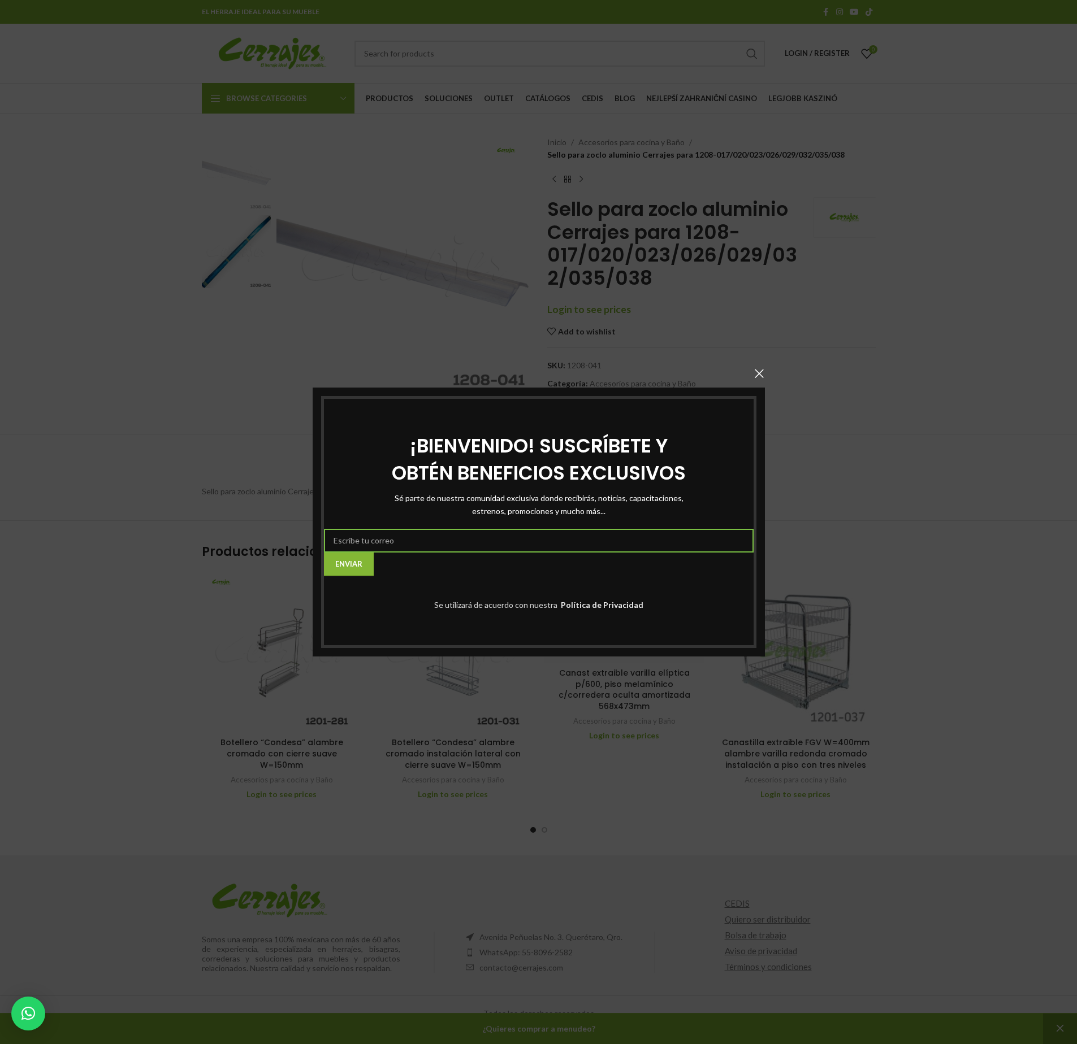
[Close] (759, 373)
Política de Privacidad (601, 605)
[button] (28, 1013)
